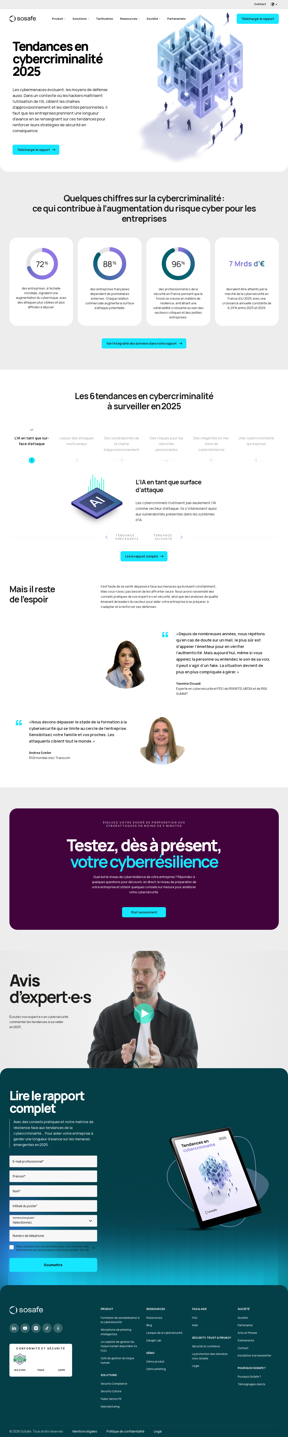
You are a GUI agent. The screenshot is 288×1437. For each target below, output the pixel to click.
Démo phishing (156, 1369)
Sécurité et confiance (206, 1346)
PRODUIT (107, 1309)
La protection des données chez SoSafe (210, 1356)
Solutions (79, 19)
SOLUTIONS (109, 1375)
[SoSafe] (22, 19)
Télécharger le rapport (257, 19)
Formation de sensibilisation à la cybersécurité (120, 1320)
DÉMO (150, 1353)
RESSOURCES (155, 1309)
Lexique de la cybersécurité (164, 1333)
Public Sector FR (111, 1399)
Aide (195, 1325)
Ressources (128, 19)
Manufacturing (110, 1406)
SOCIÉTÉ (244, 1309)
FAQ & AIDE (199, 1309)
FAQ (194, 1318)
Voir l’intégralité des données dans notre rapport (141, 343)
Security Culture (111, 1391)
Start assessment (144, 912)
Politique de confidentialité (125, 1431)
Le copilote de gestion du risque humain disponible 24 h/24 (119, 1346)
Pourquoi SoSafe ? (249, 1376)
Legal (195, 1366)
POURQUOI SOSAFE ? (252, 1368)
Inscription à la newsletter (254, 1355)
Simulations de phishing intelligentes (116, 1332)
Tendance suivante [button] (162, 537)
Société (152, 19)
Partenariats (176, 19)
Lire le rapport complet (141, 556)
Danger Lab (153, 1340)
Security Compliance (114, 1383)
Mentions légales (84, 1431)
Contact (260, 4)
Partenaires (245, 1325)
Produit (57, 19)
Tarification (104, 19)
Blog (149, 1325)
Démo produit (155, 1361)
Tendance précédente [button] (127, 537)
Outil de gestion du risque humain (117, 1360)
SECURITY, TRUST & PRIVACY (211, 1337)
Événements (246, 1340)
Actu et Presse (247, 1333)
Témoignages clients (251, 1384)
